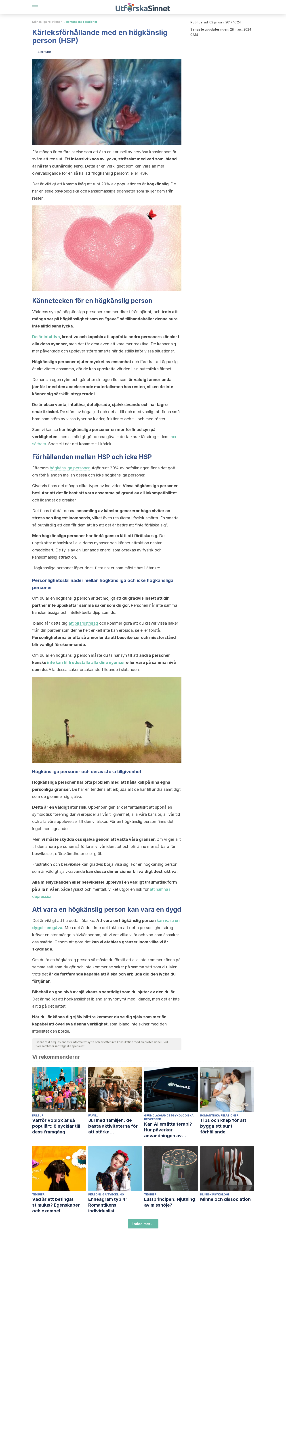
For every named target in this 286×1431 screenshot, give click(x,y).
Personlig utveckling (106, 1194)
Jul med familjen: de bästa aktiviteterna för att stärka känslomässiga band (113, 1126)
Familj (93, 1115)
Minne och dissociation (225, 1199)
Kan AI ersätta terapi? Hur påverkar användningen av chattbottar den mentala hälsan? (171, 1130)
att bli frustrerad (83, 623)
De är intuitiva (46, 336)
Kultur (37, 1115)
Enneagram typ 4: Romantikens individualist (107, 1205)
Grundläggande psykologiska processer (168, 1117)
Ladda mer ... (143, 1224)
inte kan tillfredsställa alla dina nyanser (86, 662)
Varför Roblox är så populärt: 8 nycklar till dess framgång (56, 1126)
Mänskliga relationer (47, 21)
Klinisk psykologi (214, 1194)
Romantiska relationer (81, 21)
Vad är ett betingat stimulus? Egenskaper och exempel (56, 1205)
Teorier (38, 1194)
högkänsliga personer (70, 468)
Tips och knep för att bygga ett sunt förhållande (223, 1126)
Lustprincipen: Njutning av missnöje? (169, 1202)
